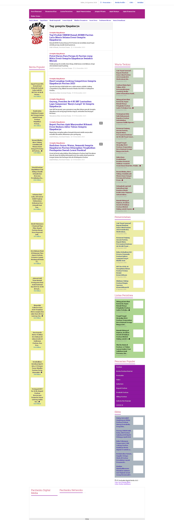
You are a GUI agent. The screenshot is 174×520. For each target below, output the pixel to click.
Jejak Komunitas (55, 68)
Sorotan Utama (64, 47)
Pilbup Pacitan (121, 397)
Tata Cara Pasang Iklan (122, 482)
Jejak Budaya (53, 137)
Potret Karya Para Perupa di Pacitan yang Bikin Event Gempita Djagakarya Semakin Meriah (71, 58)
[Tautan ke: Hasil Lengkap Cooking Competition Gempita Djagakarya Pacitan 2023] (104, 82)
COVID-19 (119, 405)
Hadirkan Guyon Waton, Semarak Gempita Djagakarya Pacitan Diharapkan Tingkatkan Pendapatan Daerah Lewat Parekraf (72, 147)
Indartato (119, 384)
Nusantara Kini (54, 93)
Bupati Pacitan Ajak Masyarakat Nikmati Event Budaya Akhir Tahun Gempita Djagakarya (70, 127)
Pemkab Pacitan (122, 392)
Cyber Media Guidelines (123, 484)
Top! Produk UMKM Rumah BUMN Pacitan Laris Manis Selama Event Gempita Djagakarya (71, 37)
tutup (87, 519)
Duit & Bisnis (53, 47)
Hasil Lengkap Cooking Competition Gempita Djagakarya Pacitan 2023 (72, 82)
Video (118, 380)
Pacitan (119, 367)
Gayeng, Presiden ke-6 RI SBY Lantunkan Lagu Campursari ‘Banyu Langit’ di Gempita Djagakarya (71, 104)
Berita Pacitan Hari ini (124, 371)
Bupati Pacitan (121, 388)
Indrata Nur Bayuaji (123, 401)
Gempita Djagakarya (57, 33)
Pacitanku (120, 375)
